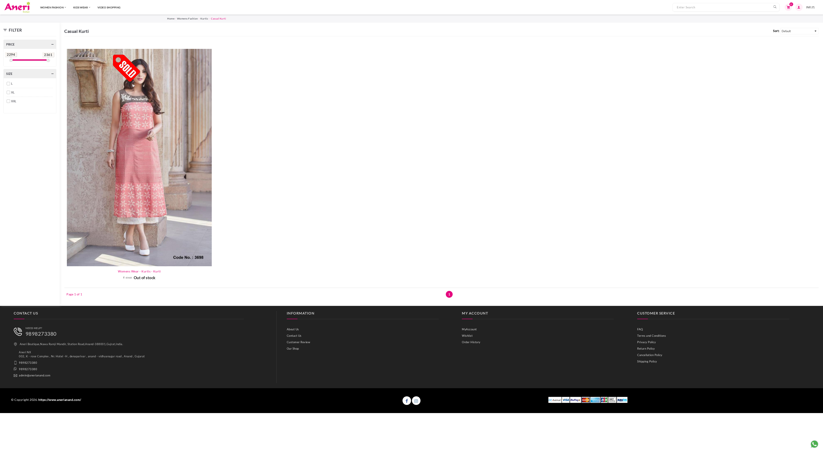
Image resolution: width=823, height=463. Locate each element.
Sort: (776, 31)
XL (13, 92)
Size (9, 73)
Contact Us (294, 335)
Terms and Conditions (651, 335)
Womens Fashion (187, 18)
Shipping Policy (647, 361)
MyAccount (469, 329)
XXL (14, 101)
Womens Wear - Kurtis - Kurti (139, 271)
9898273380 (41, 334)
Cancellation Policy (649, 355)
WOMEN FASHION (52, 7)
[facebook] (406, 400)
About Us (293, 329)
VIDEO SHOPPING (109, 7)
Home (170, 18)
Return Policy (646, 348)
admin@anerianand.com (34, 375)
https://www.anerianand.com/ (59, 399)
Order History (471, 342)
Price (10, 44)
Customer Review (298, 342)
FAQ (640, 329)
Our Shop (293, 348)
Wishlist (467, 335)
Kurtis (204, 18)
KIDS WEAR (80, 7)
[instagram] (416, 400)
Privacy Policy (646, 342)
